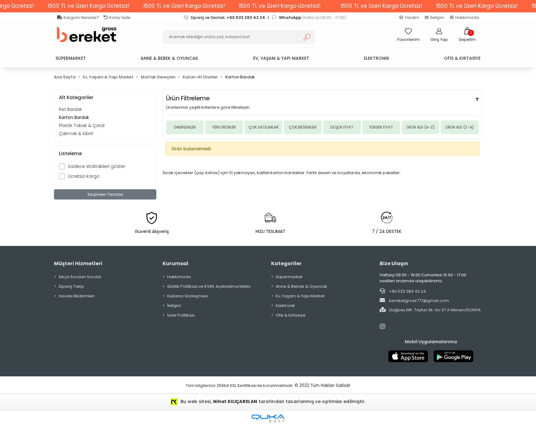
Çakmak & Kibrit (76, 133)
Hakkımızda (467, 17)
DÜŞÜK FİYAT (341, 127)
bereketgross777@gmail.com (419, 301)
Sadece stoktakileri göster (96, 166)
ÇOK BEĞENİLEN (302, 127)
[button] (467, 35)
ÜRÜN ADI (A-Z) (420, 127)
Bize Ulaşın (394, 263)
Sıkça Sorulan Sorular (80, 277)
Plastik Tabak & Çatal (82, 125)
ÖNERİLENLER (185, 127)
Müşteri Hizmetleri (78, 263)
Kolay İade (120, 17)
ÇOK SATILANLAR (263, 127)
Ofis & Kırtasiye (291, 315)
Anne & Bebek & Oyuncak (301, 286)
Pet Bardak (70, 109)
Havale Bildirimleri (77, 296)
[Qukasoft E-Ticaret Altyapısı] (268, 418)
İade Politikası (181, 315)
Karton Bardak (74, 117)
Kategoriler (286, 263)
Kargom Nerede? (81, 17)
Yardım (412, 17)
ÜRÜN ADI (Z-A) (459, 127)
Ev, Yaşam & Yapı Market (300, 296)
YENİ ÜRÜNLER (224, 127)
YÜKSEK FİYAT (381, 127)
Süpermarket (289, 277)
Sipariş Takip (71, 286)
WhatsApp (290, 17)
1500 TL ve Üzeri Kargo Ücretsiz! (88, 6)
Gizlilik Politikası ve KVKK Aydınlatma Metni (208, 286)
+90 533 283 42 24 (407, 291)
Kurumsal (175, 263)
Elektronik (285, 306)
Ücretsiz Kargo (84, 176)
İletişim (437, 17)
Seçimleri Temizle (105, 194)
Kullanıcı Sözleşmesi (187, 296)
